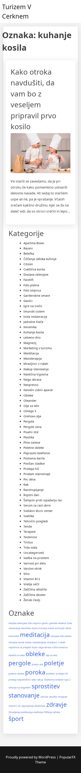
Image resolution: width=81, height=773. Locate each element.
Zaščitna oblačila (35, 589)
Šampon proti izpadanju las (42, 500)
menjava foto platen (61, 636)
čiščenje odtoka (52, 712)
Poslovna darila (34, 458)
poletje (54, 663)
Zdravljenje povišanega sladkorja (26, 712)
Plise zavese (31, 442)
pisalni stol (37, 664)
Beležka (28, 253)
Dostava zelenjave (35, 274)
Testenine (30, 537)
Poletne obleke (33, 448)
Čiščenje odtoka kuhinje (39, 259)
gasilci (45, 623)
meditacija (35, 634)
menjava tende (16, 642)
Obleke (28, 395)
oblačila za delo (17, 655)
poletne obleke (16, 673)
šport (16, 718)
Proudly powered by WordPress (31, 757)
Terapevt (29, 532)
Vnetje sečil (31, 584)
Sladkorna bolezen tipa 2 (57, 679)
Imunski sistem (34, 311)
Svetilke (28, 516)
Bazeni (28, 248)
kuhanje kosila (46, 628)
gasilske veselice (57, 623)
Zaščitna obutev (34, 595)
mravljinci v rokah (56, 642)
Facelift (28, 280)
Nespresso (30, 385)
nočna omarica (60, 647)
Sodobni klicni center (38, 511)
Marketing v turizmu (37, 348)
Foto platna (31, 285)
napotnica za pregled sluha (23, 647)
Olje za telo (31, 406)
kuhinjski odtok (63, 628)
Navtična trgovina (35, 374)
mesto (28, 642)
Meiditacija (31, 353)
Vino (26, 574)
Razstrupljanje (33, 490)
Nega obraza (32, 379)
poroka (35, 672)
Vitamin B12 (31, 579)
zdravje (56, 704)
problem (50, 673)
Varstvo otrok (32, 568)
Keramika (30, 327)
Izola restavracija (35, 317)
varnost (44, 696)
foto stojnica (34, 623)
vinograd (62, 696)
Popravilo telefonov (36, 453)
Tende (27, 526)
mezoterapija (39, 642)
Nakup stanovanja (36, 369)
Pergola (28, 421)
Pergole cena (32, 427)
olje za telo (51, 655)
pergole (20, 663)
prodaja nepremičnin (20, 679)
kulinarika (14, 636)
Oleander (30, 401)
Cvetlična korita (34, 269)
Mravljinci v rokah (35, 364)
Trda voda (30, 547)
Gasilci (28, 301)
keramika (26, 628)
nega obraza (44, 647)
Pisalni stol (30, 432)
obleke (35, 654)
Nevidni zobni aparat (38, 390)
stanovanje (24, 695)
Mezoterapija (32, 358)
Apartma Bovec (33, 243)
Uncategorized (33, 553)
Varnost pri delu (34, 563)
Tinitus (28, 542)
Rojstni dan (31, 495)
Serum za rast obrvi (37, 505)
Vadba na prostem (36, 558)
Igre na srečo (32, 306)
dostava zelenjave (18, 623)
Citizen (28, 264)
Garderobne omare (36, 296)
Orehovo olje (32, 416)
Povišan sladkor (34, 463)
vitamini (13, 705)
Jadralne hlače (33, 322)
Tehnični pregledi (35, 521)
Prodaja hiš (31, 469)
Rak (25, 485)
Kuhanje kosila (33, 332)
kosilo (35, 628)
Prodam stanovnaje (36, 474)
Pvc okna (29, 479)
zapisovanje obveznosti (33, 705)
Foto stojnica (32, 290)
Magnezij (29, 343)
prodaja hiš (62, 673)
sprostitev (46, 686)
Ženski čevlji (31, 600)
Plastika (28, 437)
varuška (53, 696)
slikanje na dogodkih (20, 687)
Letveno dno (31, 337)
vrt (19, 705)
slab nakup (37, 679)
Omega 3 (29, 411)
